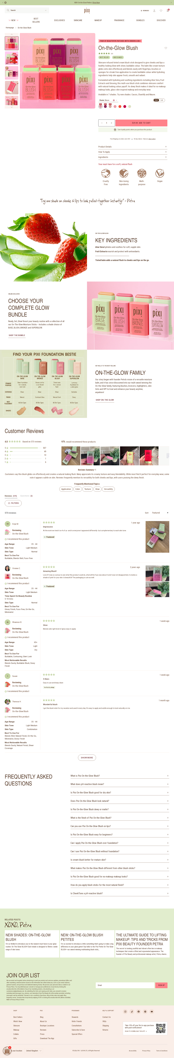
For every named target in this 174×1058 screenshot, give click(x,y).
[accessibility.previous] (2, 2)
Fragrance (119, 20)
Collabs (16, 1034)
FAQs (104, 1021)
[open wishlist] (161, 10)
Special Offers (77, 1034)
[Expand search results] (46, 10)
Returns (105, 1030)
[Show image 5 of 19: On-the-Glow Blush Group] (12, 102)
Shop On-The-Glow (105, 400)
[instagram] (125, 1011)
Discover (161, 20)
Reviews (43, 1030)
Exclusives (59, 20)
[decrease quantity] (101, 123)
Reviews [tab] (11, 496)
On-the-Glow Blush (24, 28)
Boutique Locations (47, 1026)
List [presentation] (162, 100)
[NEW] (100, 106)
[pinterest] (145, 1011)
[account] (154, 10)
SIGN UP (161, 985)
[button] (25, 447)
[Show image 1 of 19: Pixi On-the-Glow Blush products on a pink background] (12, 43)
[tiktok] (131, 1011)
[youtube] (151, 1011)
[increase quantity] (111, 123)
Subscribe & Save (78, 1030)
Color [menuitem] (77, 489)
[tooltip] (95, 470)
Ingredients (103, 157)
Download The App (47, 1038)
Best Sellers (36, 20)
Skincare (78, 20)
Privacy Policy (146, 1051)
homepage (10, 28)
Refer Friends (77, 1021)
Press (42, 1034)
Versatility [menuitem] (108, 489)
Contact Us (107, 1017)
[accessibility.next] (171, 2)
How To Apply (104, 152)
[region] (115, 455)
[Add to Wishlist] (165, 48)
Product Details (105, 146)
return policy (152, 139)
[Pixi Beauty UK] (87, 10)
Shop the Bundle (17, 335)
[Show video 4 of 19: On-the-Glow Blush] (12, 88)
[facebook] (138, 1011)
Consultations (77, 1026)
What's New (17, 1021)
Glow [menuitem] (97, 489)
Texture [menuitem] (87, 489)
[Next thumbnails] (12, 107)
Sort (147, 513)
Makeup (98, 20)
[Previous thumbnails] (12, 34)
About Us (43, 1021)
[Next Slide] (167, 455)
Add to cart (141, 123)
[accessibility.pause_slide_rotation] (5, 2)
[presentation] (108, 100)
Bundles (140, 20)
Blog (41, 1017)
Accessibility (132, 1051)
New (13, 20)
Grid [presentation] (156, 100)
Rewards (146, 10)
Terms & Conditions (161, 1051)
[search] (8, 10)
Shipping (106, 1026)
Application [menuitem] (66, 489)
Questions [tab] (26, 496)
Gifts (15, 1038)
